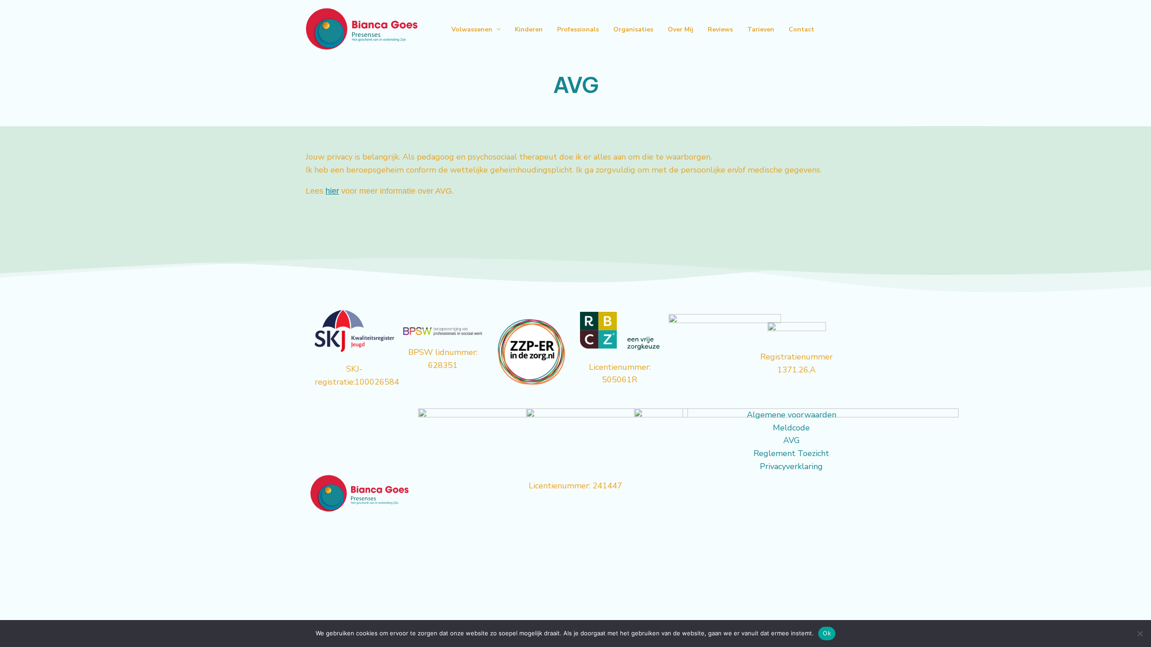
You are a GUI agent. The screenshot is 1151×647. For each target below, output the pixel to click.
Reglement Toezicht (791, 453)
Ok (827, 633)
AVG (791, 440)
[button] (496, 29)
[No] (1139, 633)
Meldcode (791, 427)
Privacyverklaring (791, 466)
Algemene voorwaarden (791, 414)
